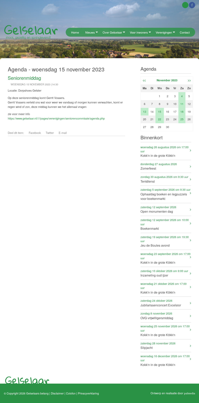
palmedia (189, 393)
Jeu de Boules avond (165, 241)
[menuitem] (67, 32)
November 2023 (167, 80)
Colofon (71, 393)
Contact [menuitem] (185, 32)
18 (181, 111)
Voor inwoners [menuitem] (139, 32)
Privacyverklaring (88, 393)
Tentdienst (164, 179)
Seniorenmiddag (24, 77)
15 (159, 111)
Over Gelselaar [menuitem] (112, 32)
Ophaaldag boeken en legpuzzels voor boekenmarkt (165, 194)
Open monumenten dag (158, 209)
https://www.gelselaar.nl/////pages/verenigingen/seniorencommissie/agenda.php (56, 118)
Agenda (148, 68)
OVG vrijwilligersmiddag (157, 315)
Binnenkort (152, 137)
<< (144, 80)
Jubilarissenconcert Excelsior (161, 303)
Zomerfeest (159, 166)
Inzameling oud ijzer (164, 273)
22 (159, 119)
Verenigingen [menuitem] (164, 32)
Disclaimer (57, 393)
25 (181, 119)
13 (144, 111)
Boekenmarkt (165, 224)
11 (181, 104)
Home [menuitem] (75, 32)
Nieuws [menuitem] (90, 32)
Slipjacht (158, 345)
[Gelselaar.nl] (31, 32)
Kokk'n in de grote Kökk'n (165, 151)
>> (189, 80)
